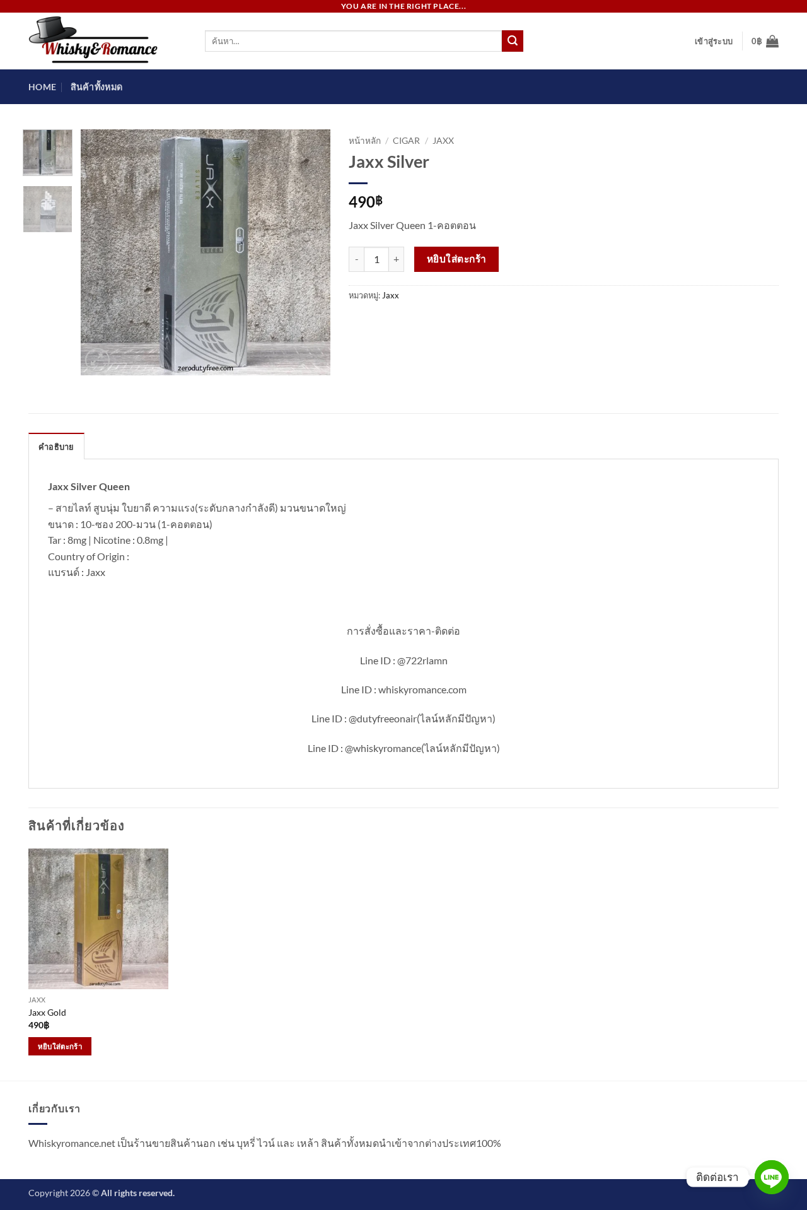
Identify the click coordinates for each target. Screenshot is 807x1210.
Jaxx (443, 141)
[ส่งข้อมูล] (512, 41)
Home (42, 86)
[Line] (772, 1177)
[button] (714, 41)
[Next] (309, 252)
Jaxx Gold (47, 1012)
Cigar (406, 141)
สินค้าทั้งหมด (97, 86)
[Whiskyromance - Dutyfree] (107, 41)
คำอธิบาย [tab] (56, 447)
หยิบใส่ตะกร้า (457, 258)
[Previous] (101, 252)
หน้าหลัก (365, 141)
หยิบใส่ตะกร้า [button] (60, 1046)
